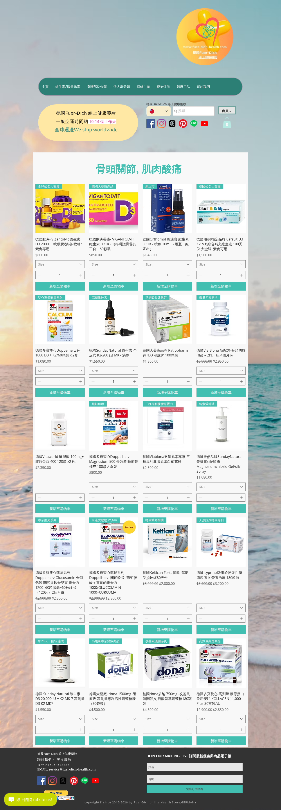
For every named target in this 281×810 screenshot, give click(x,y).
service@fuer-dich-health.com (72, 769)
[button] (67, 86)
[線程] (172, 123)
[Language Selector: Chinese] (158, 111)
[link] (227, 122)
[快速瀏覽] (60, 426)
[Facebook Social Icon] (150, 123)
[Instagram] (161, 123)
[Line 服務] (193, 123)
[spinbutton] (59, 275)
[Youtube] (204, 123)
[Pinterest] (183, 123)
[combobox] (60, 264)
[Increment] (81, 275)
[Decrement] (38, 275)
